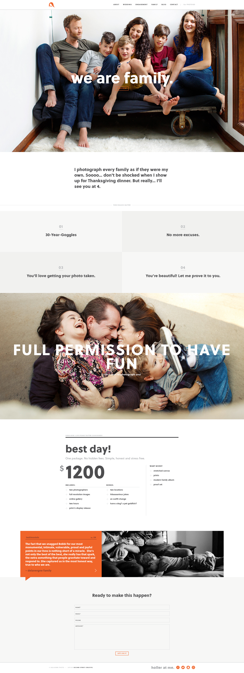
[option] (122, 554)
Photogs (189, 4)
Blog (164, 4)
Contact (174, 4)
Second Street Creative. (83, 667)
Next (96, 570)
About (116, 4)
